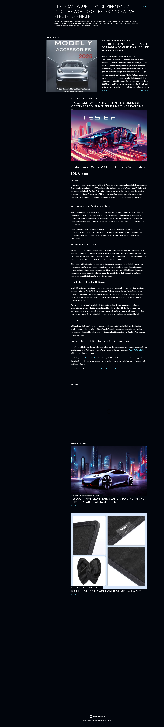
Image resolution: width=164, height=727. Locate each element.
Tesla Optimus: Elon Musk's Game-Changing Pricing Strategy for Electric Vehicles (108, 500)
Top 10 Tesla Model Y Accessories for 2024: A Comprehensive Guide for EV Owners (125, 47)
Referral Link (90, 358)
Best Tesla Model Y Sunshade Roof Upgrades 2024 (106, 590)
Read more (145, 90)
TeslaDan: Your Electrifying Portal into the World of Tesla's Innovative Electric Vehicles (94, 11)
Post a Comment (107, 91)
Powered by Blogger (99, 716)
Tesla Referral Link (137, 350)
